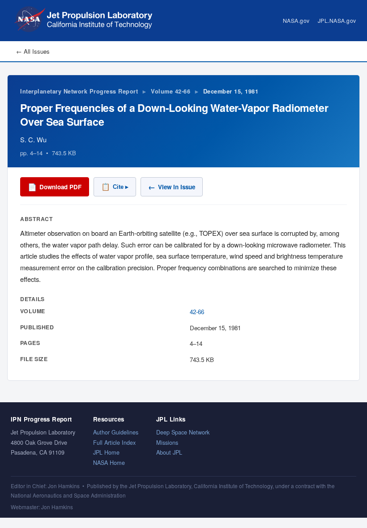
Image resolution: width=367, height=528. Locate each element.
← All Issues (33, 51)
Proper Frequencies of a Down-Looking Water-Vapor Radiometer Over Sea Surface (174, 114)
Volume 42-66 (170, 91)
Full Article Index (114, 442)
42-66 (197, 311)
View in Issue (171, 187)
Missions (167, 442)
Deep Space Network (182, 432)
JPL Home (106, 452)
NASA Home (109, 462)
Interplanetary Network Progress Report (79, 91)
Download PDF (54, 187)
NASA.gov (296, 20)
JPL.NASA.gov (337, 20)
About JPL (169, 452)
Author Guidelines (115, 432)
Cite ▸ (114, 187)
